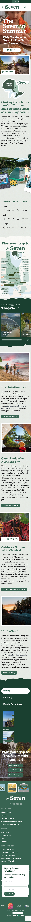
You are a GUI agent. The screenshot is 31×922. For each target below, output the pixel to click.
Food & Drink (7, 856)
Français (16, 1)
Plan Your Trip (7, 849)
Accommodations (8, 853)
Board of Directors (9, 825)
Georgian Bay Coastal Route (15, 655)
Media (4, 815)
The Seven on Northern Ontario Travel (11, 860)
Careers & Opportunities (11, 822)
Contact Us (6, 812)
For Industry (6, 818)
